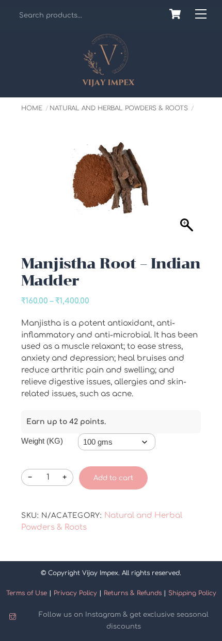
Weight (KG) (42, 440)
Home (31, 108)
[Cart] (175, 14)
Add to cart (113, 478)
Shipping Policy (192, 593)
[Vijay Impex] (108, 83)
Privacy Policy (75, 593)
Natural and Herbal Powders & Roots (119, 108)
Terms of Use (26, 593)
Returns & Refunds (133, 593)
